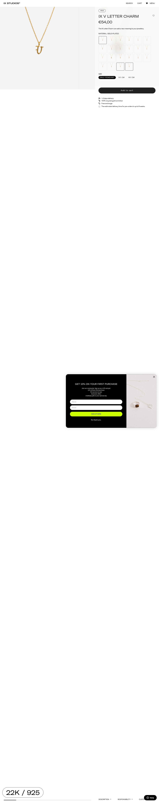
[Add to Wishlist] (154, 15)
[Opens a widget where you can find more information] (150, 798)
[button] (129, 3)
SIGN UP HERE (96, 414)
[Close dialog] (154, 377)
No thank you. (96, 420)
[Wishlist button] (147, 3)
